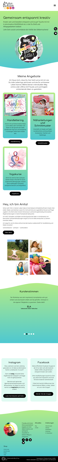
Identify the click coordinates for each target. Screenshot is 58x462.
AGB (53, 458)
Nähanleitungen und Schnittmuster (42, 123)
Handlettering (15, 120)
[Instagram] (26, 439)
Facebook (43, 362)
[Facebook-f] (23, 439)
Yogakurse (15, 174)
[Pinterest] (30, 439)
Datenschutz (47, 458)
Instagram (14, 362)
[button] (54, 5)
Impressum (40, 458)
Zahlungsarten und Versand (47, 459)
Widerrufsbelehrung (32, 459)
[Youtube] (23, 442)
